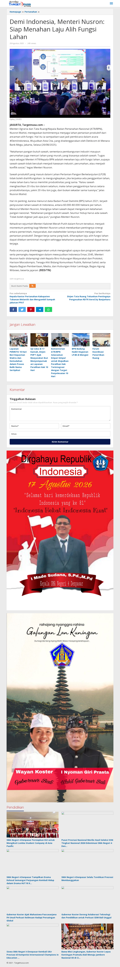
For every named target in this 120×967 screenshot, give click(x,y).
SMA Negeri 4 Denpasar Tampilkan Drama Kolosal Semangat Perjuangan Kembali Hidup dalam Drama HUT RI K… (30, 880)
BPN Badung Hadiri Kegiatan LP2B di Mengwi (80, 351)
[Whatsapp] (48, 309)
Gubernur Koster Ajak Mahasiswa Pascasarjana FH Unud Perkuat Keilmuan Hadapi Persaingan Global (31, 917)
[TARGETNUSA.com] (20, 3)
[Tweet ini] (22, 309)
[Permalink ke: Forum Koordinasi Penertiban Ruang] (101, 340)
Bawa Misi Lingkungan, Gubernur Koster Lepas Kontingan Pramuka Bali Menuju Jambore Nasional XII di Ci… (86, 954)
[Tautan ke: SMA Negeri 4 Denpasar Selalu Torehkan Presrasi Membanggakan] (87, 862)
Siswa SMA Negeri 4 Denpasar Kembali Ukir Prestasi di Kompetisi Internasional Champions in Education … (33, 954)
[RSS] (32, 286)
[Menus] (111, 3)
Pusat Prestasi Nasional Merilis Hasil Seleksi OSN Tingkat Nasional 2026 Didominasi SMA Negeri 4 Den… (87, 843)
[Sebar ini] (13, 309)
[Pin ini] (31, 309)
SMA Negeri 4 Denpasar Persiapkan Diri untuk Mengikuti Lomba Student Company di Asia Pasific (31, 843)
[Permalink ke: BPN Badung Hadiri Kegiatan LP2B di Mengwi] (81, 340)
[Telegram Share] (39, 309)
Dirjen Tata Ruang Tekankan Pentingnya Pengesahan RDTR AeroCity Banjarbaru (88, 296)
